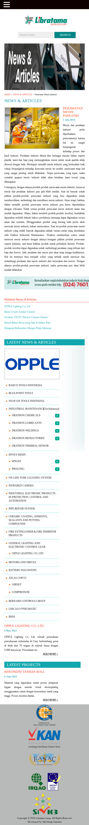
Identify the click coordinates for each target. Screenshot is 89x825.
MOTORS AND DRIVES (22, 562)
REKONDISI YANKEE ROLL (24, 671)
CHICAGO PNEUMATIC (23, 608)
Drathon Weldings (25, 430)
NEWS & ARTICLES (22, 94)
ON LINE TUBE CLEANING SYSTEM (30, 477)
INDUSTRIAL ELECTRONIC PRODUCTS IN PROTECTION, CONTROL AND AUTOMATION (32, 497)
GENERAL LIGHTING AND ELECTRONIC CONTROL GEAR (27, 545)
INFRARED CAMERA (21, 485)
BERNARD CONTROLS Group (27, 601)
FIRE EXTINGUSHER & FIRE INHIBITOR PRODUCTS (32, 533)
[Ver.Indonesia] (51, 408)
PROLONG (18, 468)
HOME (7, 94)
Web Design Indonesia (52, 822)
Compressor (20, 592)
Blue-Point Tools (21, 393)
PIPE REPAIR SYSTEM (22, 508)
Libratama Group (43, 818)
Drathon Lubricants (27, 422)
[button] (7, 4)
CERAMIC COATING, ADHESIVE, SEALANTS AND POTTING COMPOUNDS (28, 520)
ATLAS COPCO (17, 578)
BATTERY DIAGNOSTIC (23, 570)
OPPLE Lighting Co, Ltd (27, 553)
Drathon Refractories (28, 438)
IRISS (12, 616)
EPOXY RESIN (17, 454)
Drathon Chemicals (26, 415)
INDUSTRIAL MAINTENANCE (26, 408)
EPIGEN (16, 461)
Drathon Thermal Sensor (30, 445)
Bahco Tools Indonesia (25, 385)
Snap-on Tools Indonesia (26, 400)
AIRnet (16, 584)
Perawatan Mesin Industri (73, 112)
